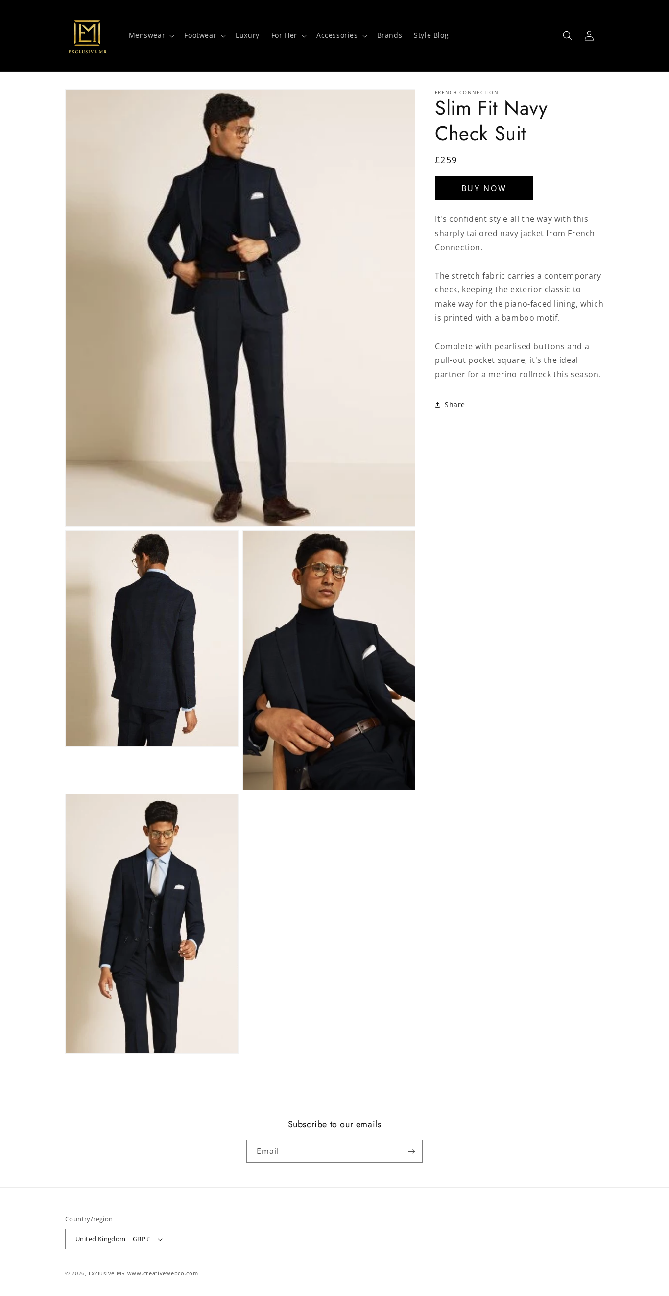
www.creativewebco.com (162, 1273)
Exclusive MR (107, 1273)
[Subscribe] (411, 1151)
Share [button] (455, 404)
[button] (151, 35)
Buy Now (484, 188)
